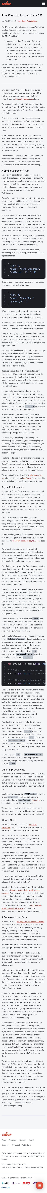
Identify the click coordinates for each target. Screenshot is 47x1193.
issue (6, 1156)
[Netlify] (6, 1184)
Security (23, 1140)
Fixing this (36, 800)
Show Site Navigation (43, 4)
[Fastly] (27, 1184)
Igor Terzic (26, 478)
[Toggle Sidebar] (39, 1185)
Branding (5, 1145)
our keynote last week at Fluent (30, 921)
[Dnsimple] (6, 1188)
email (37, 1153)
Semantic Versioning (24, 99)
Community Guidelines (21, 1145)
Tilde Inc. (23, 1164)
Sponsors (13, 1140)
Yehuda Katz (31, 21)
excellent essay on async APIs (25, 541)
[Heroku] (16, 1184)
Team (4, 1140)
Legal (31, 1140)
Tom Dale (21, 21)
